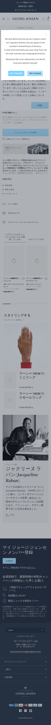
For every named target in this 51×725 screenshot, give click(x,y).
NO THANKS (16, 73)
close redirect (46, 34)
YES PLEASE (35, 73)
